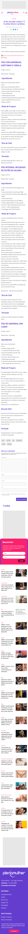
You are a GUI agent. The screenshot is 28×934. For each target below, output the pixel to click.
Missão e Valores (6, 917)
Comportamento (6, 894)
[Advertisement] (14, 5)
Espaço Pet (4, 902)
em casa (8, 440)
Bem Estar (4, 900)
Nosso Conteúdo (6, 920)
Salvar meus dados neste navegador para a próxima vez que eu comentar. (13, 494)
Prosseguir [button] (14, 931)
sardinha (9, 444)
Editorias (4, 891)
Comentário (4, 457)
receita (3, 444)
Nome (2, 474)
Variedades (4, 905)
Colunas (3, 908)
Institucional (6, 913)
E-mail (3, 480)
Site (2, 487)
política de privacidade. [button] (7, 927)
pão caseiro (19, 440)
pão (13, 440)
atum (3, 440)
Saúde (3, 897)
